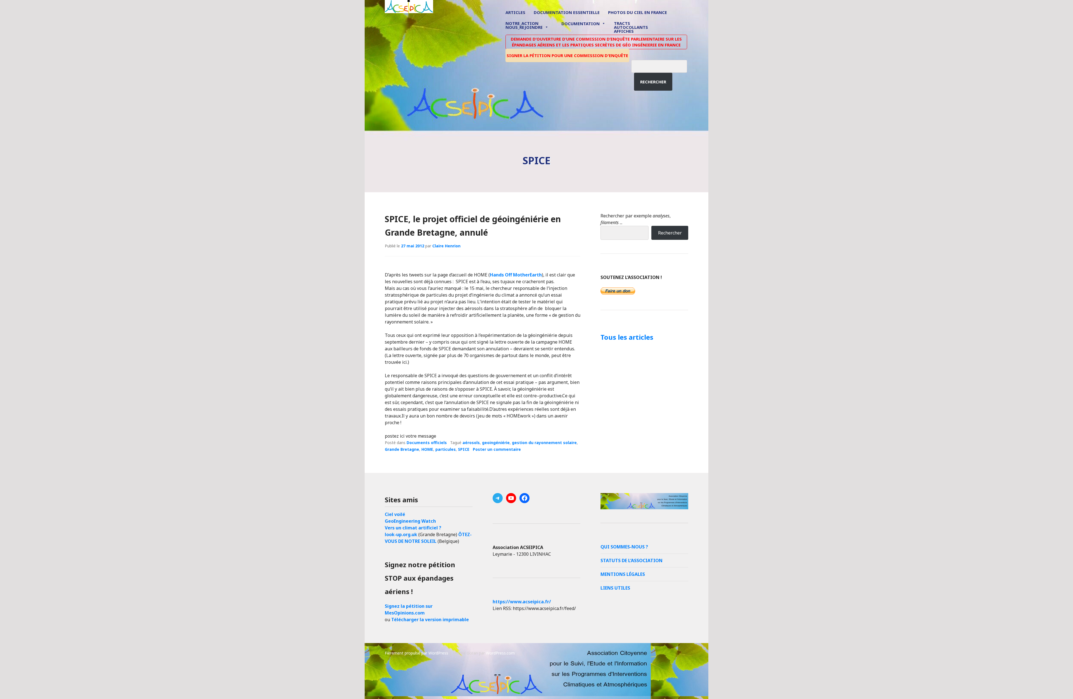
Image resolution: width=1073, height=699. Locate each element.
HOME (427, 449)
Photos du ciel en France (637, 12)
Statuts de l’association (631, 560)
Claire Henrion (446, 245)
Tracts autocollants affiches (631, 26)
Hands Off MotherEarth (516, 275)
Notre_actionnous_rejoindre (524, 25)
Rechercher (653, 82)
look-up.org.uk (401, 534)
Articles (515, 12)
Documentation (580, 23)
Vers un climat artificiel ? (413, 528)
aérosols (471, 442)
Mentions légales (622, 574)
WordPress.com (500, 653)
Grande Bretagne (402, 449)
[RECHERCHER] (663, 65)
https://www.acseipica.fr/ (522, 602)
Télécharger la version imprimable (430, 619)
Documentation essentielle (567, 12)
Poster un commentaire (497, 449)
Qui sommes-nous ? (624, 547)
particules (445, 449)
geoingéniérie (496, 442)
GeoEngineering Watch (410, 521)
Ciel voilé (395, 514)
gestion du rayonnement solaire (544, 442)
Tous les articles (626, 337)
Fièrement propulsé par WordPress (416, 653)
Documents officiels (427, 442)
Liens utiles (615, 588)
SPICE (463, 449)
